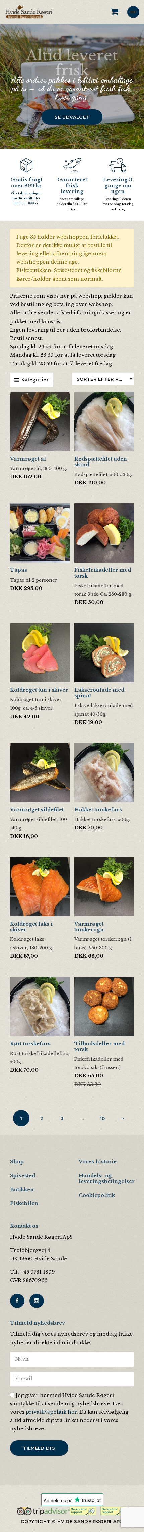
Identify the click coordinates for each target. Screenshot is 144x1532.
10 (102, 1118)
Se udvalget (72, 117)
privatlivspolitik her (51, 1412)
